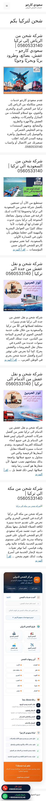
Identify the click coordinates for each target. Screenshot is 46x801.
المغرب (18, 680)
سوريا (36, 685)
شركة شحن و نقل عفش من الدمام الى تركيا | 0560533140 (24, 378)
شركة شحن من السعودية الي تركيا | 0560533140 (25, 165)
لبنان (18, 685)
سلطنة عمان (16, 670)
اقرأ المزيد (19, 249)
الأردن (18, 665)
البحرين (18, 675)
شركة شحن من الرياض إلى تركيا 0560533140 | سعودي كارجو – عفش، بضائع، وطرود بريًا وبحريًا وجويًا (24, 48)
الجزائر (36, 691)
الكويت (36, 675)
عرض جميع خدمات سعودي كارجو (23, 617)
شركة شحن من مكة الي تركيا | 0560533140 (25, 493)
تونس (18, 691)
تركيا (36, 680)
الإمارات (35, 665)
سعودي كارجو (34, 4)
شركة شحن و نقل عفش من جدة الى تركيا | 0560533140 (24, 268)
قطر (36, 670)
